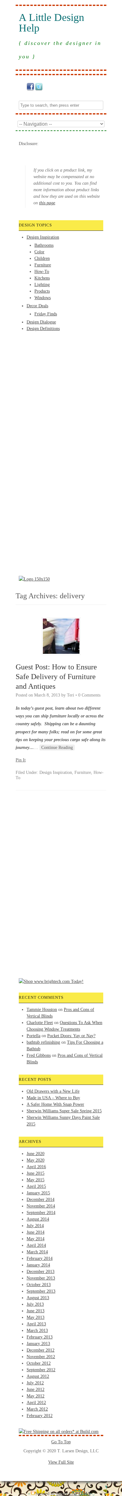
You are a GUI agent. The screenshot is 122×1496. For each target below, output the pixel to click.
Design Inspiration (43, 237)
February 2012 (40, 1415)
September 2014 (41, 1212)
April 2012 (36, 1402)
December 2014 (40, 1199)
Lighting (42, 284)
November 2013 (41, 1278)
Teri (70, 695)
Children (42, 258)
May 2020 (35, 1160)
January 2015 (38, 1193)
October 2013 (39, 1284)
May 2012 (35, 1396)
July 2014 (35, 1225)
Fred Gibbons (39, 1055)
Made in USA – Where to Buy (53, 1097)
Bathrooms (43, 245)
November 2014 (41, 1206)
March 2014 (37, 1252)
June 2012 (35, 1389)
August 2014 (38, 1219)
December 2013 (40, 1271)
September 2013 (41, 1291)
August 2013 (38, 1297)
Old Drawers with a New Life (53, 1091)
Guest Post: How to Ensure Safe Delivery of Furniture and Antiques (56, 676)
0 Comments (89, 695)
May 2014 (35, 1238)
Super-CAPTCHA (73, 1493)
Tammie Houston (42, 1009)
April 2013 (36, 1324)
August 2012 (38, 1376)
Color (39, 252)
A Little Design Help (51, 22)
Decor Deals (37, 306)
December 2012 (40, 1350)
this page (47, 203)
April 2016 (36, 1166)
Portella (33, 1035)
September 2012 (41, 1369)
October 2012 (39, 1363)
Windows (42, 297)
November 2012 (41, 1356)
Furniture (42, 265)
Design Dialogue (41, 322)
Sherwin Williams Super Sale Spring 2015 (64, 1111)
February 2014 (40, 1258)
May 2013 (35, 1317)
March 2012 (37, 1409)
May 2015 (35, 1180)
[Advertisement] (44, 355)
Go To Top (61, 1442)
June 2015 (35, 1173)
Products (42, 291)
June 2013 (35, 1311)
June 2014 (35, 1232)
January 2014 (38, 1265)
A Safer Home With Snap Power (55, 1104)
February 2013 (40, 1337)
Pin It (21, 760)
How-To (41, 271)
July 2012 (35, 1383)
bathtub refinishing (43, 1042)
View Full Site (61, 1462)
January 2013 (38, 1343)
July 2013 (35, 1304)
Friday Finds (45, 314)
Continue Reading (57, 747)
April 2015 (36, 1186)
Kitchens (42, 278)
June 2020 (35, 1153)
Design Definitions (43, 328)
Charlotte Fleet (40, 1022)
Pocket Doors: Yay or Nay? (71, 1035)
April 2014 (36, 1245)
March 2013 (37, 1330)
